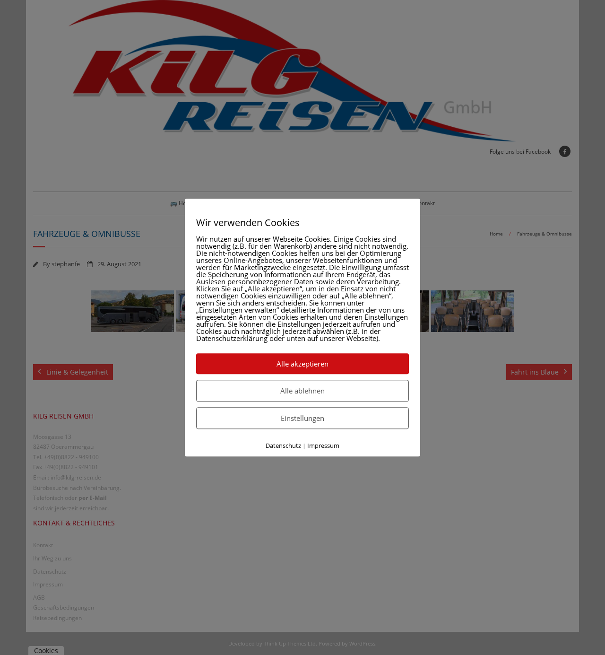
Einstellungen (302, 418)
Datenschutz (283, 445)
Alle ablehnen (302, 390)
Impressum (323, 445)
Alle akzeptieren (302, 363)
